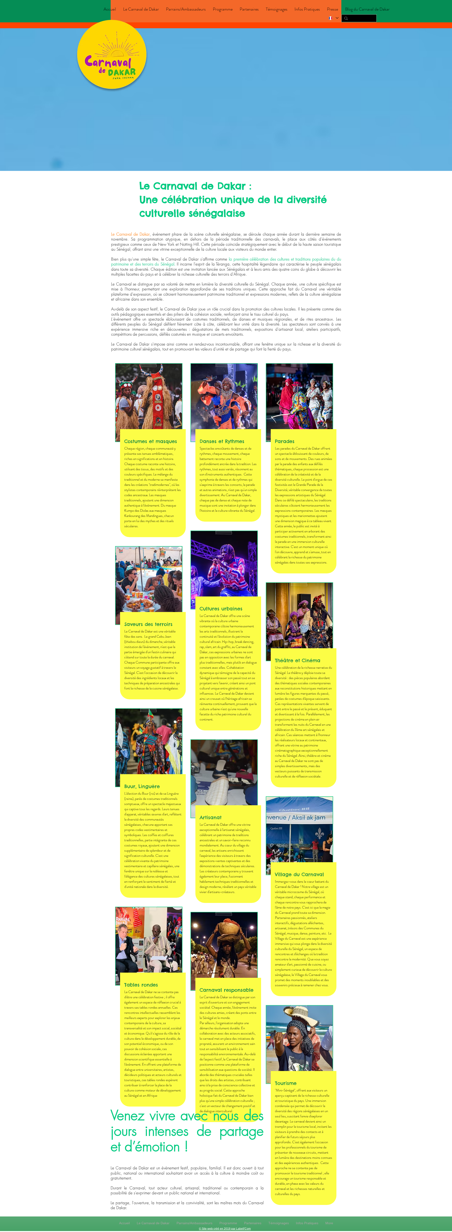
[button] (141, 9)
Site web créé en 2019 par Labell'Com (226, 1228)
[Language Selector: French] (333, 18)
